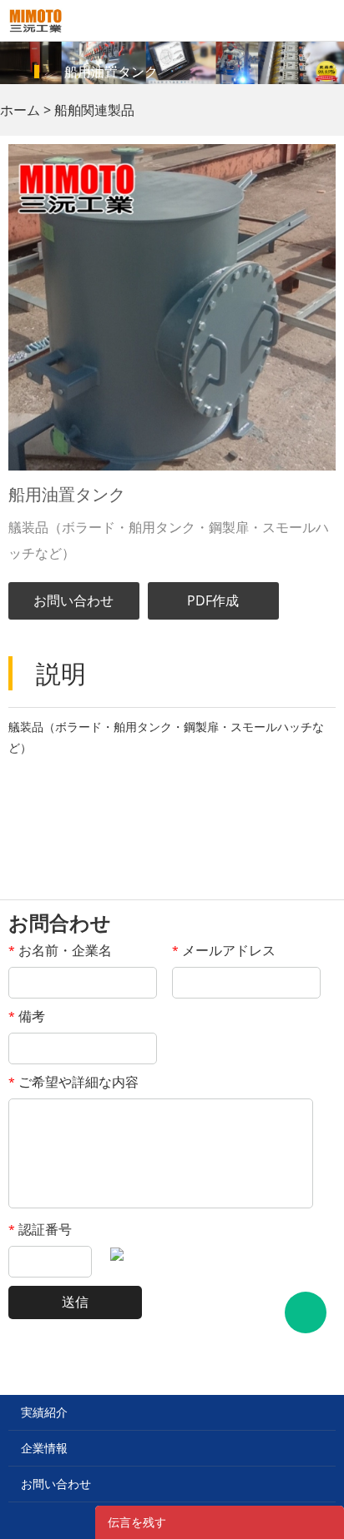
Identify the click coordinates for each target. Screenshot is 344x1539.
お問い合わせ (73, 600)
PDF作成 (213, 600)
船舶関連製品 (94, 110)
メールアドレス (224, 950)
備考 (26, 1016)
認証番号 (40, 1229)
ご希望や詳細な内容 (73, 1082)
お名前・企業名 (60, 950)
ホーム (20, 110)
